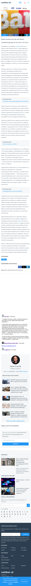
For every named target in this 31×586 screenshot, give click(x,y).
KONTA (4, 35)
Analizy (3, 550)
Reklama (13, 565)
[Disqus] (15, 292)
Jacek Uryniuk (9, 21)
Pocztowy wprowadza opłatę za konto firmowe (15, 101)
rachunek (18, 46)
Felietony (13, 547)
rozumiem (24, 581)
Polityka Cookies (5, 568)
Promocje (4, 455)
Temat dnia (3, 547)
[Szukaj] (29, 2)
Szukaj (22, 556)
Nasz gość (23, 547)
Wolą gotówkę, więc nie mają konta (12, 191)
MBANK (5, 270)
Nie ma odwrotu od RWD (9, 144)
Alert (12, 556)
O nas (2, 565)
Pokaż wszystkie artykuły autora (16, 421)
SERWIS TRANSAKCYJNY (12, 270)
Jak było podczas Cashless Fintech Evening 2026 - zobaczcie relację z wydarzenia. (22, 491)
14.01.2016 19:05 (9, 23)
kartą (19, 221)
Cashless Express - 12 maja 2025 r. (22, 480)
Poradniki (13, 550)
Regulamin (23, 565)
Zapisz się (25, 534)
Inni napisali (24, 550)
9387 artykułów (24, 371)
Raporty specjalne (5, 560)
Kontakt (13, 568)
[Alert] (25, 2)
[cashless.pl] (6, 2)
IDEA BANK (20, 270)
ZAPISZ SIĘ (15, 443)
